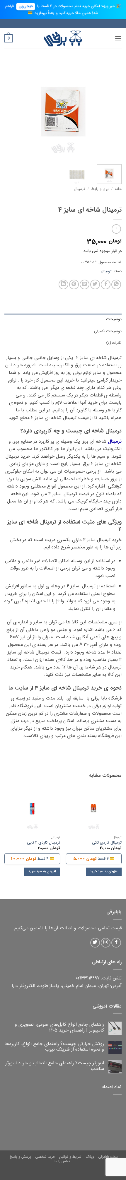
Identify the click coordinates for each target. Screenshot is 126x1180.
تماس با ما (62, 1161)
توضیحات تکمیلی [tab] (108, 331)
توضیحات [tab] (114, 319)
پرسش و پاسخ (20, 1157)
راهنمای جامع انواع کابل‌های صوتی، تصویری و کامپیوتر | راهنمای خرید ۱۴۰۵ (59, 1027)
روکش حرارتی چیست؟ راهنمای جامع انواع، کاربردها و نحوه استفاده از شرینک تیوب (54, 1046)
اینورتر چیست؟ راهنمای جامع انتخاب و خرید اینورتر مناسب (54, 1065)
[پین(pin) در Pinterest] (74, 284)
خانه (118, 189)
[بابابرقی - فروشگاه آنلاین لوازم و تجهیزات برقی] (63, 38)
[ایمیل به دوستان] (84, 284)
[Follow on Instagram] (105, 943)
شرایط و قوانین (70, 1157)
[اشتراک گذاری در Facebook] (105, 284)
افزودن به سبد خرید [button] (104, 871)
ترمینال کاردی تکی (107, 842)
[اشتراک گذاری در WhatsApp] (116, 284)
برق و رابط (100, 189)
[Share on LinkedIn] (63, 284)
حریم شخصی (45, 1157)
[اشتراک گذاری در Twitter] (95, 284)
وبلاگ (90, 1157)
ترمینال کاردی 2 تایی (43, 842)
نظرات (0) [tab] (114, 343)
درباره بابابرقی (108, 1157)
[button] (118, 38)
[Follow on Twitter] (95, 943)
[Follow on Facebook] (116, 943)
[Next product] (116, 228)
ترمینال (79, 189)
